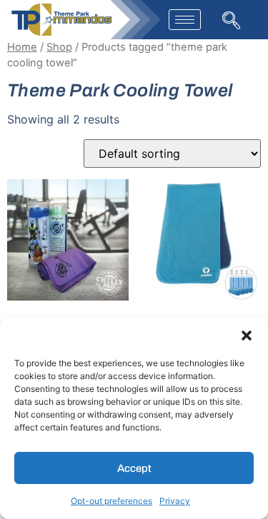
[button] (246, 335)
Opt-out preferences (111, 500)
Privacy (174, 500)
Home (22, 47)
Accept (134, 468)
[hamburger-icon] (185, 19)
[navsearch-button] (229, 18)
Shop (59, 47)
